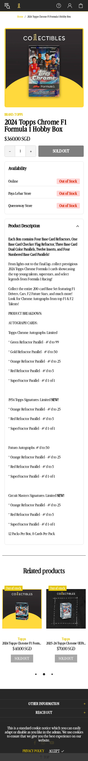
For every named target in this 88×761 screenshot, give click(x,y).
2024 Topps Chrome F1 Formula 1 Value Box (22, 643)
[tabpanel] (22, 627)
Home (20, 16)
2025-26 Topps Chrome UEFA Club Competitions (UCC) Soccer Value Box (66, 643)
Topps (22, 639)
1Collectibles (18, 5)
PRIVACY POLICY (33, 751)
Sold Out (61, 151)
